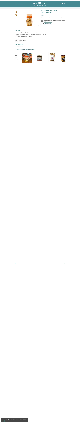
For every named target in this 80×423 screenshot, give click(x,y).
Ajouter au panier (48, 23)
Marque (16, 46)
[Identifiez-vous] (62, 3)
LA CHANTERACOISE (20, 46)
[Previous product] (64, 8)
